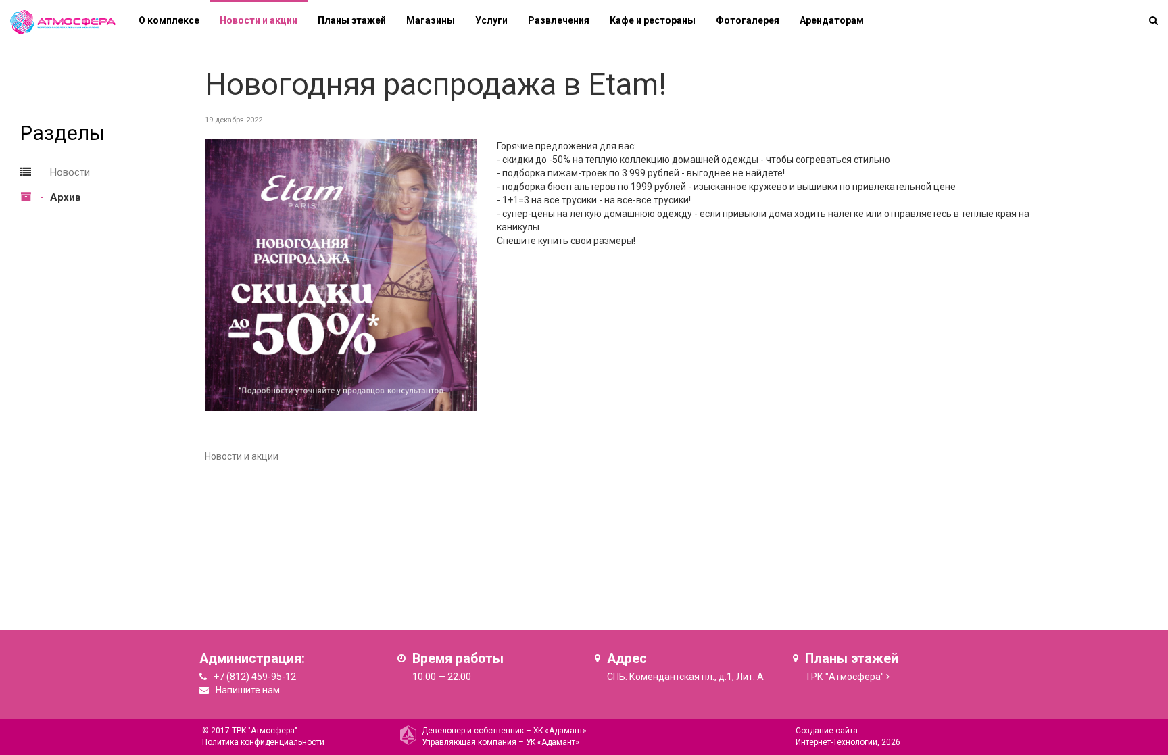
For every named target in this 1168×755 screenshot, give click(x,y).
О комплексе (169, 20)
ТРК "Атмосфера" (844, 676)
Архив (65, 197)
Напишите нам (248, 690)
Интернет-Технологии (836, 742)
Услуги (491, 20)
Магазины (430, 20)
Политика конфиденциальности (263, 742)
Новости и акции (258, 20)
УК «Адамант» (552, 742)
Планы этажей (352, 20)
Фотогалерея (747, 20)
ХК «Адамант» (560, 730)
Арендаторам (832, 20)
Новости (70, 172)
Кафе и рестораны (653, 20)
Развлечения (558, 20)
